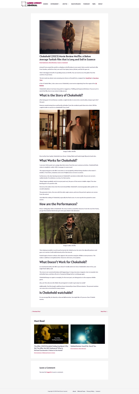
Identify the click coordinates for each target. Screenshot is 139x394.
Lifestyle (65, 4)
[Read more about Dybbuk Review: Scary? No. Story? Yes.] (88, 334)
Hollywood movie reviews (48, 353)
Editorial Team (81, 391)
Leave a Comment (63, 62)
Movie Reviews (53, 62)
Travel (94, 4)
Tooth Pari (88, 78)
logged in (49, 372)
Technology (86, 4)
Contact (100, 4)
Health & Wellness (76, 4)
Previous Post (35, 311)
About (74, 391)
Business (45, 4)
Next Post (104, 311)
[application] (59, 4)
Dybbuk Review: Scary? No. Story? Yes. (83, 346)
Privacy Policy (90, 391)
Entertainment (55, 4)
